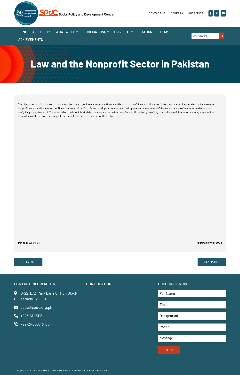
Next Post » (211, 261)
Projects (122, 32)
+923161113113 (31, 315)
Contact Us (157, 13)
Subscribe (195, 13)
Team (164, 32)
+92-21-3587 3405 (35, 324)
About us (40, 32)
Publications (94, 32)
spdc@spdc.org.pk (36, 307)
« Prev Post (28, 261)
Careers (177, 13)
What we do (65, 32)
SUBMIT (169, 349)
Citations (146, 32)
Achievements (30, 39)
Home (22, 32)
